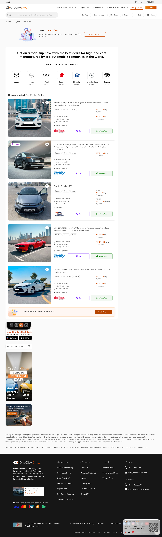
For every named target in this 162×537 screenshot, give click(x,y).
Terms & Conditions (110, 473)
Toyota (107, 83)
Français (91, 532)
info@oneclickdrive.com (137, 473)
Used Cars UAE (63, 478)
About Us (84, 467)
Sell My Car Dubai (64, 483)
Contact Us (84, 494)
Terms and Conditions (51, 447)
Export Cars (85, 8)
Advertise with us (87, 489)
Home (10, 22)
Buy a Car (72, 8)
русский (107, 532)
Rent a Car (60, 8)
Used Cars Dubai (64, 473)
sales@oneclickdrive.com (138, 489)
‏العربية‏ (84, 532)
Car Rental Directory (65, 494)
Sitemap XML (85, 483)
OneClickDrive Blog (65, 467)
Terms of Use (107, 478)
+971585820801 (135, 467)
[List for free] (19, 415)
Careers (83, 478)
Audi (46, 83)
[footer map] (17, 524)
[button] (139, 15)
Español (122, 532)
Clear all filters (95, 34)
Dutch (99, 532)
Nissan (31, 83)
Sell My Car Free (137, 8)
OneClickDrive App (88, 473)
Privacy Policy (68, 447)
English (77, 532)
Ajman (17, 22)
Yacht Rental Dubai (65, 499)
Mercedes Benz (92, 83)
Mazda (16, 83)
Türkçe (114, 532)
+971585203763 (135, 485)
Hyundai (76, 83)
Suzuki (61, 83)
